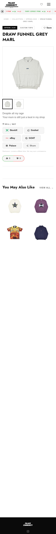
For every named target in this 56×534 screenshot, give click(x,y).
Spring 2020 (31, 19)
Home (6, 19)
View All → (47, 188)
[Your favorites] (41, 4)
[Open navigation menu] (48, 4)
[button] (28, 71)
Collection (17, 19)
